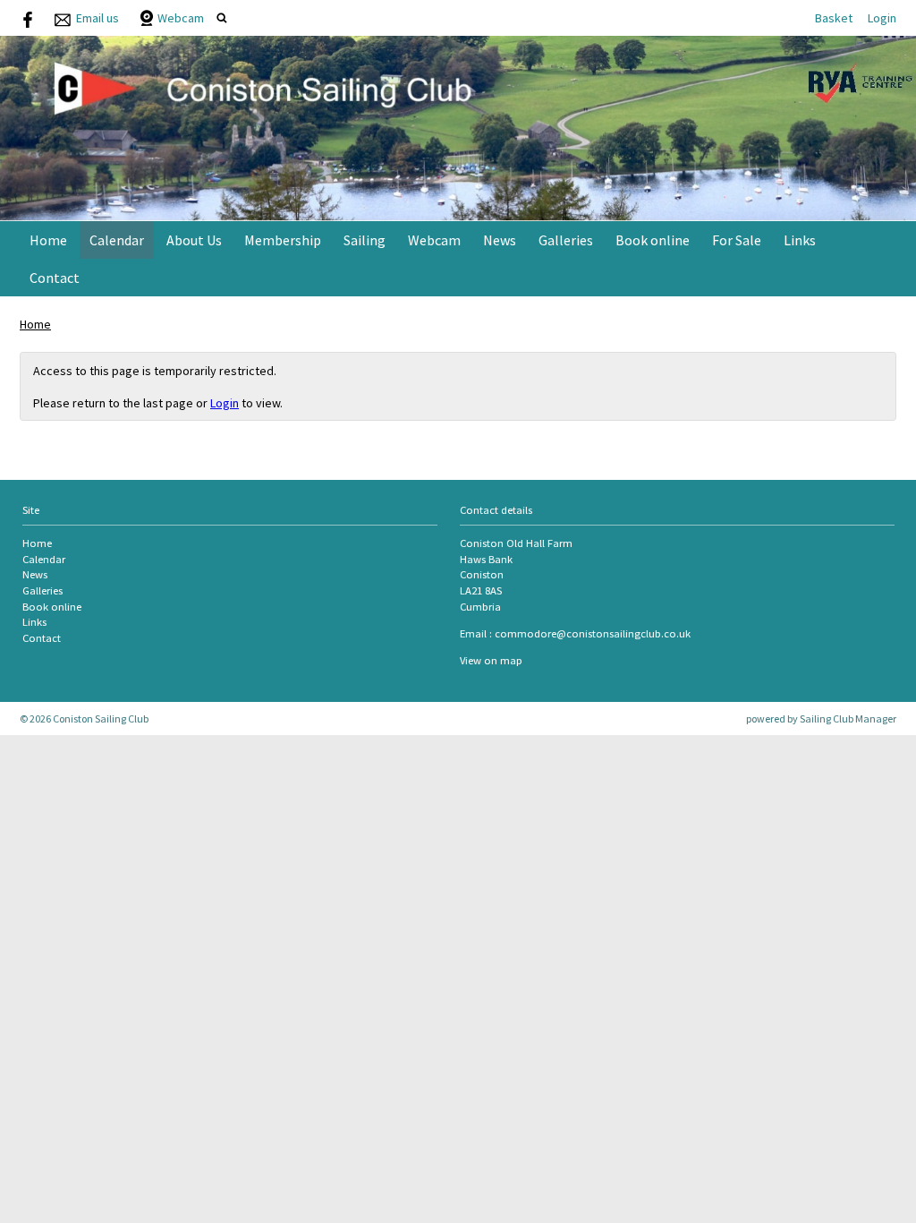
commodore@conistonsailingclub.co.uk (593, 633)
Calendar (116, 240)
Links (800, 240)
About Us (194, 240)
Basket (833, 18)
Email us (97, 18)
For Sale (736, 240)
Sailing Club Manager (848, 718)
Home (48, 240)
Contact (55, 278)
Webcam (180, 18)
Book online (652, 240)
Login (882, 18)
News (499, 240)
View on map (491, 660)
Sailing (365, 240)
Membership (282, 240)
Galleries (566, 240)
